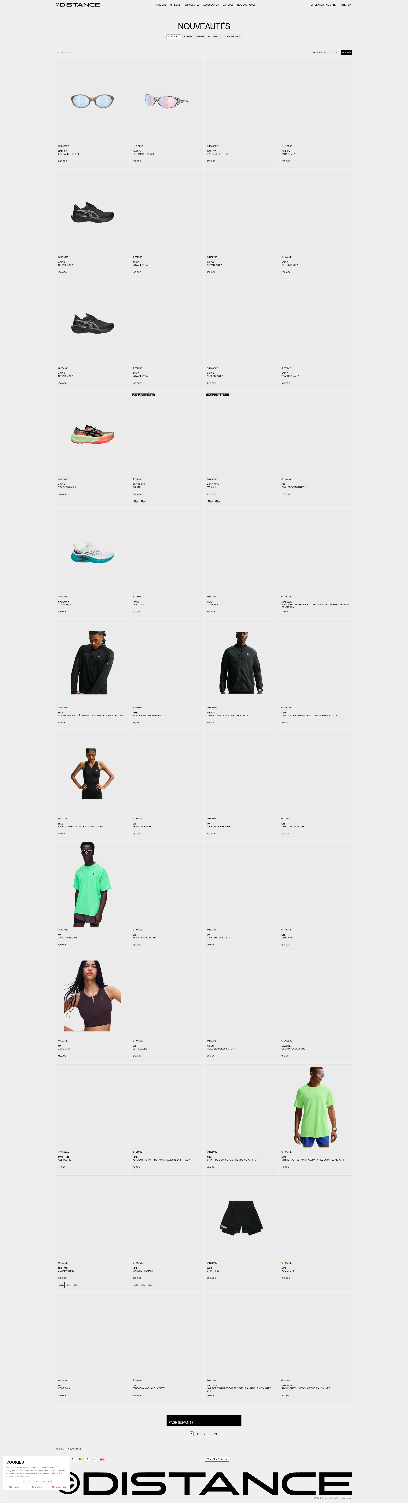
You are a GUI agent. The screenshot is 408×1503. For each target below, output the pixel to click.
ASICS (61, 262)
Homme (162, 5)
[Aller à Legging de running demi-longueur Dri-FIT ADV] (315, 662)
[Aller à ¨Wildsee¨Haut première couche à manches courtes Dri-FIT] (241, 1335)
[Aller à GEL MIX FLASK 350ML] (315, 995)
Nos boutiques (246, 5)
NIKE (60, 712)
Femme (177, 5)
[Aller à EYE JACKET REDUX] (92, 101)
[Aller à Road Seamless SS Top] (241, 995)
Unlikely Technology (343, 1498)
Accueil (60, 1449)
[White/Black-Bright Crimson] (150, 1285)
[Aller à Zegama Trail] (92, 1218)
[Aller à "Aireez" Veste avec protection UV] (241, 662)
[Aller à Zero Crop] (92, 995)
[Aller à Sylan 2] (166, 434)
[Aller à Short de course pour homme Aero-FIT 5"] (241, 1107)
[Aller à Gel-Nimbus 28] (315, 212)
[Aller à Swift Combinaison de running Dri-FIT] (92, 773)
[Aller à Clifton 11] (166, 551)
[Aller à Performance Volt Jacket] (166, 1335)
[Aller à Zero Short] (315, 884)
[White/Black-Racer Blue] (143, 1285)
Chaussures (192, 5)
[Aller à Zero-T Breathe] (166, 773)
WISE (210, 1268)
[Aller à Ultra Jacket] (166, 995)
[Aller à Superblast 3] (241, 323)
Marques (228, 5)
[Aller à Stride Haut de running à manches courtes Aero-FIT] (315, 1107)
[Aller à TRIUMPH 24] (92, 551)
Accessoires (211, 5)
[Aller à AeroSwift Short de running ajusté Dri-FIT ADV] (166, 1107)
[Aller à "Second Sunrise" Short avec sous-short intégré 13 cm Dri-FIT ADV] (315, 551)
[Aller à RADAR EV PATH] (315, 101)
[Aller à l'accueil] (78, 5)
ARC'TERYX (139, 484)
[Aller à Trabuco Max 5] (315, 323)
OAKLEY (62, 151)
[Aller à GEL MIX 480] (92, 1107)
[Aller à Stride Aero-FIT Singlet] (166, 662)
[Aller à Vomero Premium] (166, 1218)
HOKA (136, 601)
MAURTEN (286, 1046)
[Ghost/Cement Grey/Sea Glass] (76, 1285)
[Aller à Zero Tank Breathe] (241, 773)
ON (283, 484)
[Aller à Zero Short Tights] (241, 884)
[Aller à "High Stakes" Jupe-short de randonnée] (315, 1335)
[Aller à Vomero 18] (315, 1218)
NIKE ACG (286, 601)
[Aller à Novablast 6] (92, 212)
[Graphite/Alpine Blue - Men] (143, 501)
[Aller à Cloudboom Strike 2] (315, 434)
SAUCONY (63, 601)
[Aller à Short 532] (241, 1218)
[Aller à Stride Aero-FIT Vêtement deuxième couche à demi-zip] (92, 662)
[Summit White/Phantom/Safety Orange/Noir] (69, 1285)
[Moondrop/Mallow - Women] (217, 501)
